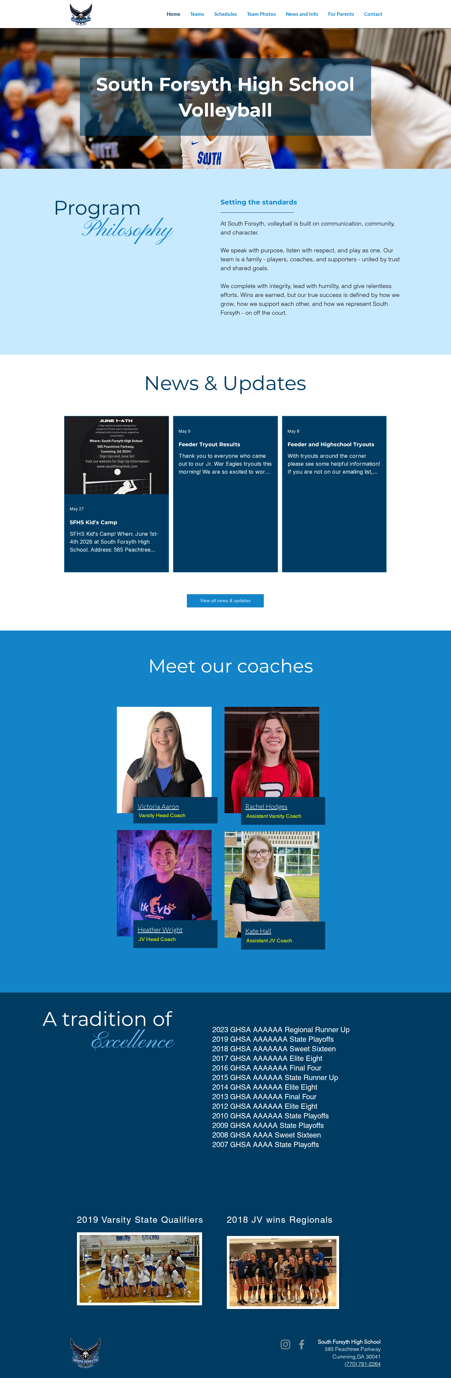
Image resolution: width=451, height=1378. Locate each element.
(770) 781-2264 (363, 1363)
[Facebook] (301, 1344)
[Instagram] (285, 1344)
